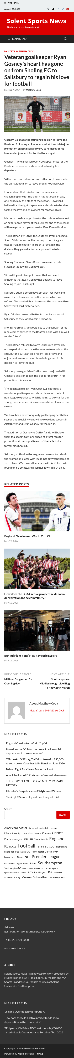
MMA (55, 852)
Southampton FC (12, 868)
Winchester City (12, 877)
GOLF (52, 846)
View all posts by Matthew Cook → (47, 712)
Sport (48, 868)
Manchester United (41, 851)
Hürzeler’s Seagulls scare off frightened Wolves (33, 791)
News (31, 51)
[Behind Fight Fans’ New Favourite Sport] (37, 631)
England (57, 838)
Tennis (23, 872)
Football (26, 845)
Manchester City (22, 852)
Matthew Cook (33, 89)
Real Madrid (9, 863)
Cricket (57, 833)
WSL (63, 877)
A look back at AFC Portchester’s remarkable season (36, 775)
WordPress (24, 1053)
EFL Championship (39, 839)
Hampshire (61, 846)
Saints (25, 863)
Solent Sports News (36, 21)
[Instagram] (63, 9)
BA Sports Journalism (15, 51)
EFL (26, 839)
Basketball (43, 828)
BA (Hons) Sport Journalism (39, 977)
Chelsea (46, 833)
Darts (7, 839)
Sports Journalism (11, 872)
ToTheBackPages (36, 872)
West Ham (58, 872)
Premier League (46, 856)
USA (49, 872)
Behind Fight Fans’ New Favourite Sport (30, 655)
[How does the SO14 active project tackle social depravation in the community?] (37, 570)
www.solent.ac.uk (14, 948)
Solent (33, 863)
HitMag (39, 1053)
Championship (12, 833)
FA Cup (12, 846)
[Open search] (65, 39)
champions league (31, 833)
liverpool (9, 851)
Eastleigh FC (17, 839)
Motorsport (10, 857)
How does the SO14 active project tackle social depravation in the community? (35, 596)
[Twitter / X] (48, 9)
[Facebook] (58, 9)
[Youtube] (68, 9)
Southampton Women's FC (33, 868)
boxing (53, 828)
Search (8, 808)
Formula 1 (42, 846)
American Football (16, 828)
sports (55, 868)
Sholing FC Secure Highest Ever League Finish (33, 797)
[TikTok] (53, 9)
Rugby (19, 863)
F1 (6, 846)
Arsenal (33, 828)
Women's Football (35, 877)
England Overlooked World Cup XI (27, 536)
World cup (55, 877)
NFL (27, 857)
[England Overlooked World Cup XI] (37, 512)
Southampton (50, 862)
